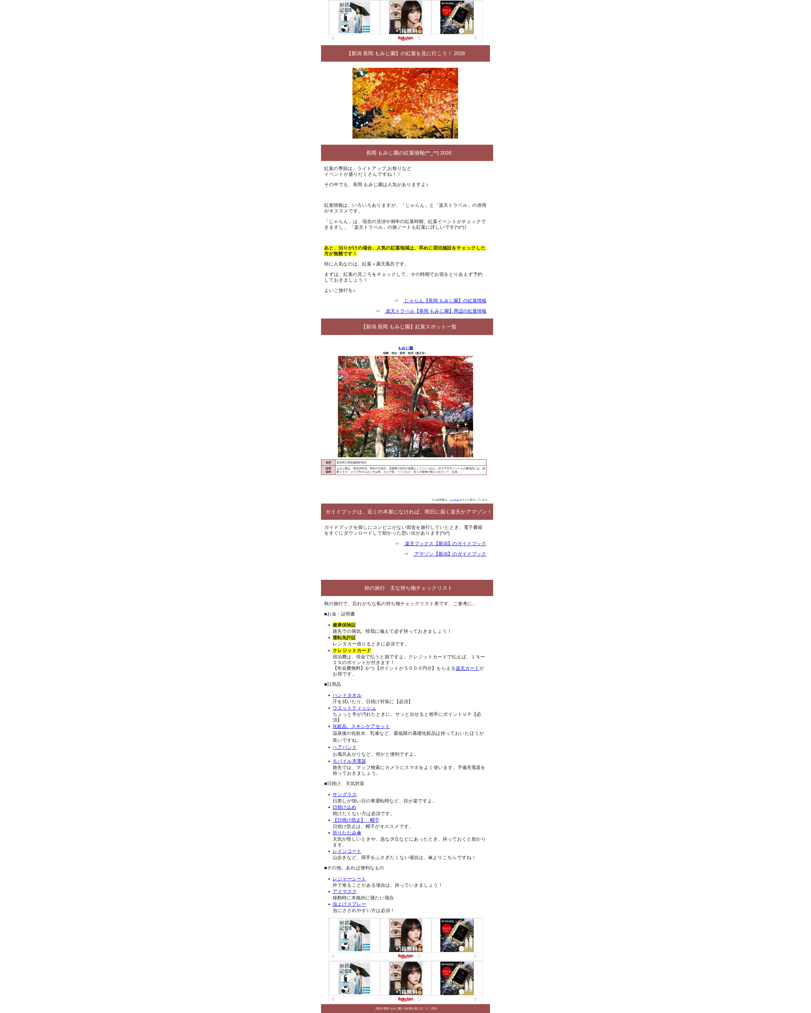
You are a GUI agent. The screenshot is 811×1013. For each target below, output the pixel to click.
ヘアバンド (345, 747)
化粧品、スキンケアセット (361, 726)
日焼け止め (344, 807)
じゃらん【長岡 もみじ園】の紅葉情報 (444, 300)
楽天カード (467, 668)
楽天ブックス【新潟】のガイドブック (445, 543)
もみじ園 (405, 348)
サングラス (345, 794)
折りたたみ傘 (347, 832)
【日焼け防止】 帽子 (356, 820)
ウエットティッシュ (354, 708)
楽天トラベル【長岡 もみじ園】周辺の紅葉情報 (435, 311)
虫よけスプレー (349, 904)
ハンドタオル (347, 695)
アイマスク (345, 891)
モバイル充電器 (349, 761)
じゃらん (454, 499)
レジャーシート (349, 878)
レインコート (347, 851)
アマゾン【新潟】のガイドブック (449, 554)
